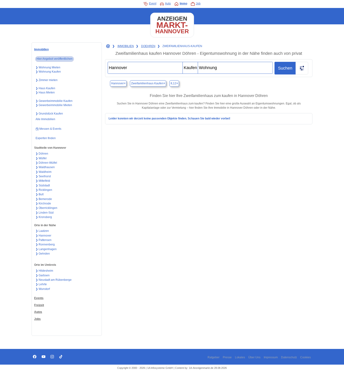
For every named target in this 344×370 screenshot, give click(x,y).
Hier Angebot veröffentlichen (55, 58)
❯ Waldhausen (45, 167)
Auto (168, 3)
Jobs (37, 319)
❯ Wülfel (41, 158)
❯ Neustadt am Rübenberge (54, 279)
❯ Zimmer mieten (47, 80)
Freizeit (39, 305)
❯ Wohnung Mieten (48, 67)
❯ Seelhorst (43, 176)
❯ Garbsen (43, 275)
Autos (38, 312)
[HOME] (107, 46)
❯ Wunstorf (43, 289)
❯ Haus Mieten (45, 92)
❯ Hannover (43, 235)
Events (39, 298)
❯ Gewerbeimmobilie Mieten (54, 105)
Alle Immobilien (45, 119)
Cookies (305, 357)
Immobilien (41, 49)
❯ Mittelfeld (43, 180)
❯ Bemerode (44, 199)
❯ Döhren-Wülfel (46, 162)
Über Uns (254, 357)
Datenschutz (289, 357)
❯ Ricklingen (44, 190)
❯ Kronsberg (44, 217)
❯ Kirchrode (43, 203)
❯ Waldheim (43, 172)
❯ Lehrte (41, 284)
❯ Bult (40, 194)
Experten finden (46, 138)
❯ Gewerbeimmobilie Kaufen (54, 101)
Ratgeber (214, 357)
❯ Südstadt (43, 185)
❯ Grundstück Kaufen (49, 113)
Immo (183, 3)
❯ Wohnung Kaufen (48, 71)
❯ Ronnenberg (45, 244)
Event (152, 3)
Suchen (285, 68)
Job (198, 3)
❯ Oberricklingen (46, 208)
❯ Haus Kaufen (45, 88)
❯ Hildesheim (44, 270)
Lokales (240, 357)
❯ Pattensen (43, 240)
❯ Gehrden (43, 253)
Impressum (271, 357)
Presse (227, 357)
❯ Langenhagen (46, 249)
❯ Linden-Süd (45, 212)
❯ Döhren (42, 153)
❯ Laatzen (42, 231)
